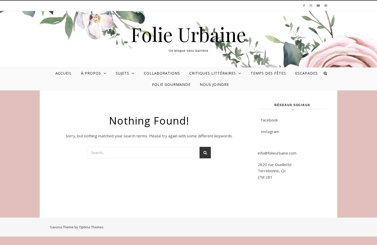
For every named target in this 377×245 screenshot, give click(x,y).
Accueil (63, 73)
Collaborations (162, 73)
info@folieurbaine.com (277, 153)
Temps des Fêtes (268, 73)
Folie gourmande (171, 84)
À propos (91, 73)
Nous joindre (214, 84)
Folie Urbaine (188, 34)
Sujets (122, 73)
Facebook (269, 119)
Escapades (306, 73)
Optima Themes (91, 227)
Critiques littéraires (212, 73)
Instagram (270, 131)
